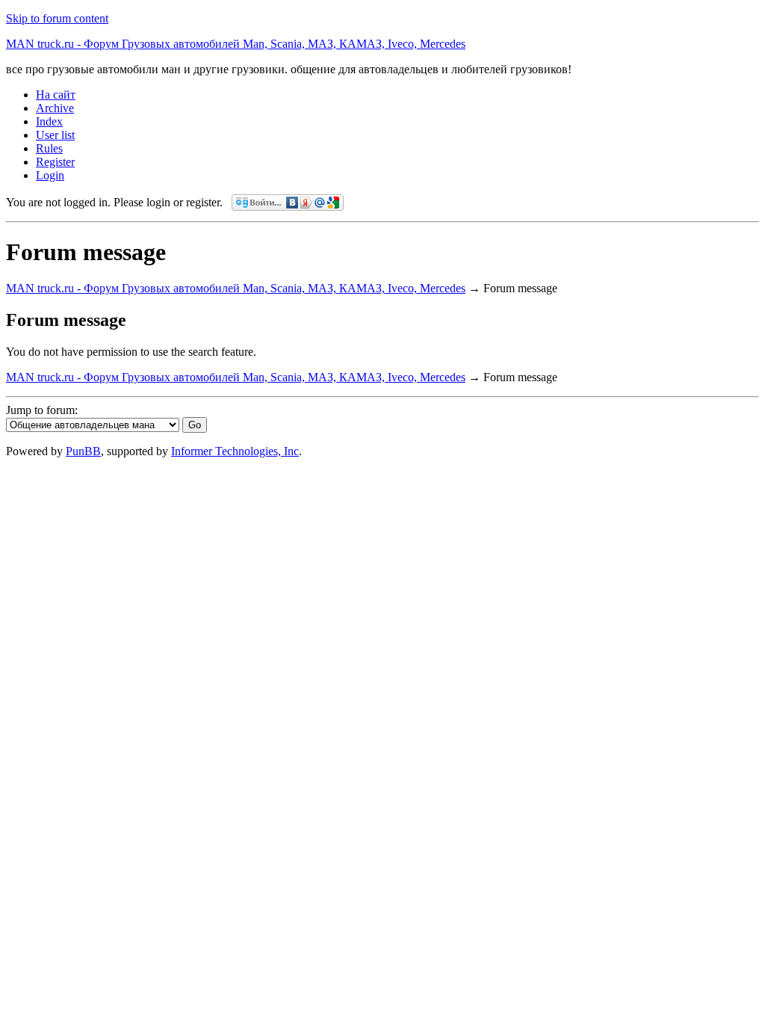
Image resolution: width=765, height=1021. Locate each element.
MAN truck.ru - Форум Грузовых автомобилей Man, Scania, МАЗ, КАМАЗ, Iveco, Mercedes (235, 43)
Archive (55, 108)
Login (50, 175)
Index (49, 121)
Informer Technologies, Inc (235, 451)
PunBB (83, 451)
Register (55, 161)
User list (55, 135)
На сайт (55, 94)
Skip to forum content (57, 18)
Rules (49, 148)
